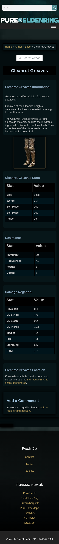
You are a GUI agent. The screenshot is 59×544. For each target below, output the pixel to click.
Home (8, 46)
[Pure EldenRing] (29, 19)
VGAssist (29, 517)
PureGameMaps (29, 508)
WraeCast (29, 522)
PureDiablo (29, 493)
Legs (28, 46)
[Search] (54, 7)
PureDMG (29, 512)
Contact (29, 457)
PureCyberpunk (29, 503)
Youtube (29, 471)
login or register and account (27, 409)
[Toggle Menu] (53, 26)
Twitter (30, 464)
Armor (18, 46)
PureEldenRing (29, 498)
